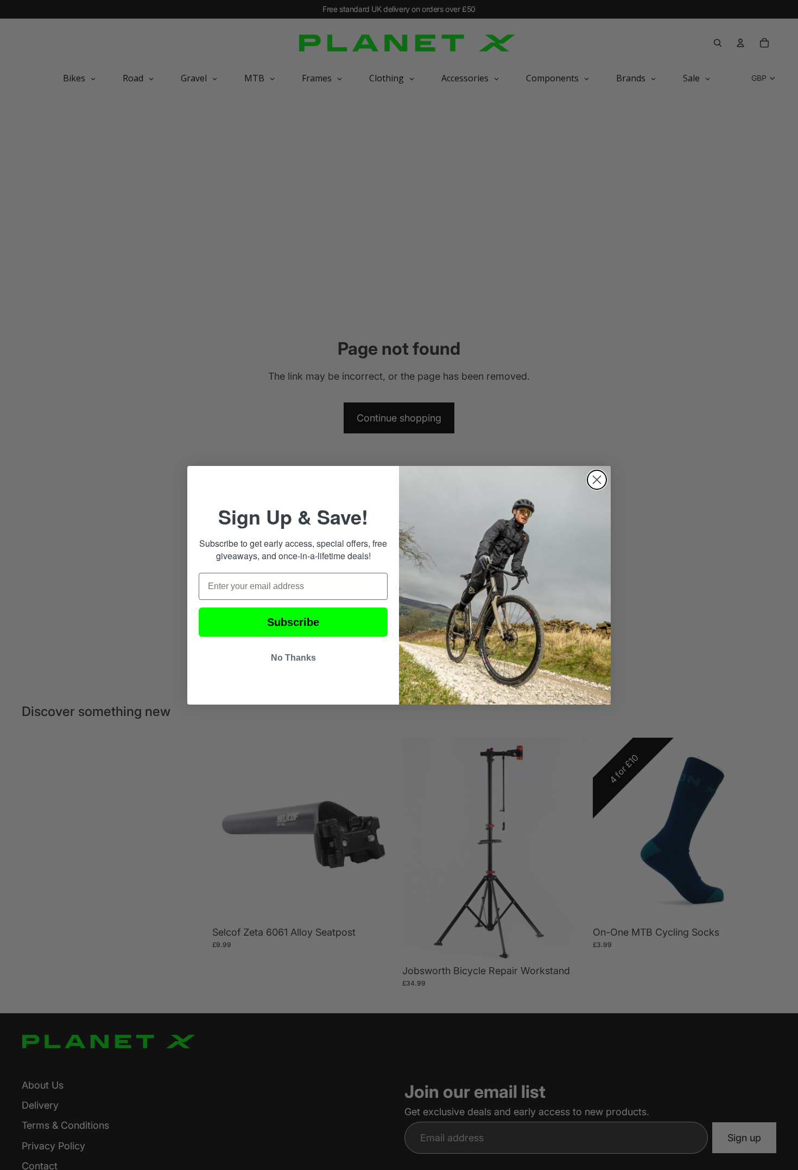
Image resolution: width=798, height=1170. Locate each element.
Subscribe (293, 622)
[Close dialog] (596, 479)
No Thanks (293, 657)
